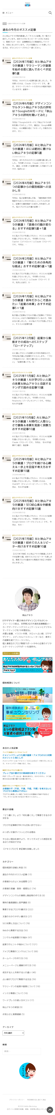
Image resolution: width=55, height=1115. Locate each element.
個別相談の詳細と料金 (13, 867)
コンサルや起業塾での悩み (15, 937)
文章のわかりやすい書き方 (15, 916)
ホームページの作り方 (13, 958)
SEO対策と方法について (14, 923)
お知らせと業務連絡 (12, 1014)
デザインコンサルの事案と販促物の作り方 (22, 895)
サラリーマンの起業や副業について (19, 986)
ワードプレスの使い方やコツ (16, 1000)
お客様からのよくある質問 (15, 881)
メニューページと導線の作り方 (17, 965)
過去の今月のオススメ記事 (22, 58)
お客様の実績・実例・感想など (17, 888)
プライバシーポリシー (17, 1100)
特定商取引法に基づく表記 (36, 1100)
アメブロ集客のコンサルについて (18, 951)
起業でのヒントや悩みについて (17, 944)
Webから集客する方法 (13, 930)
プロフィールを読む (11, 653)
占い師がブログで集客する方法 (17, 979)
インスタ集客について (13, 993)
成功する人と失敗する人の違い (17, 972)
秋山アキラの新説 (11, 1007)
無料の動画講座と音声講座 (15, 902)
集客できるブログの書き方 (15, 909)
